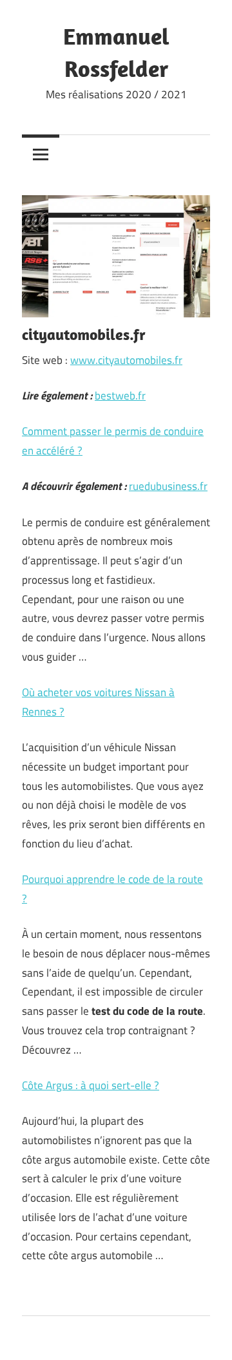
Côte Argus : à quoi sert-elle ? (90, 1085)
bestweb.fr (120, 395)
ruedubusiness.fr (168, 486)
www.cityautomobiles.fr (126, 360)
